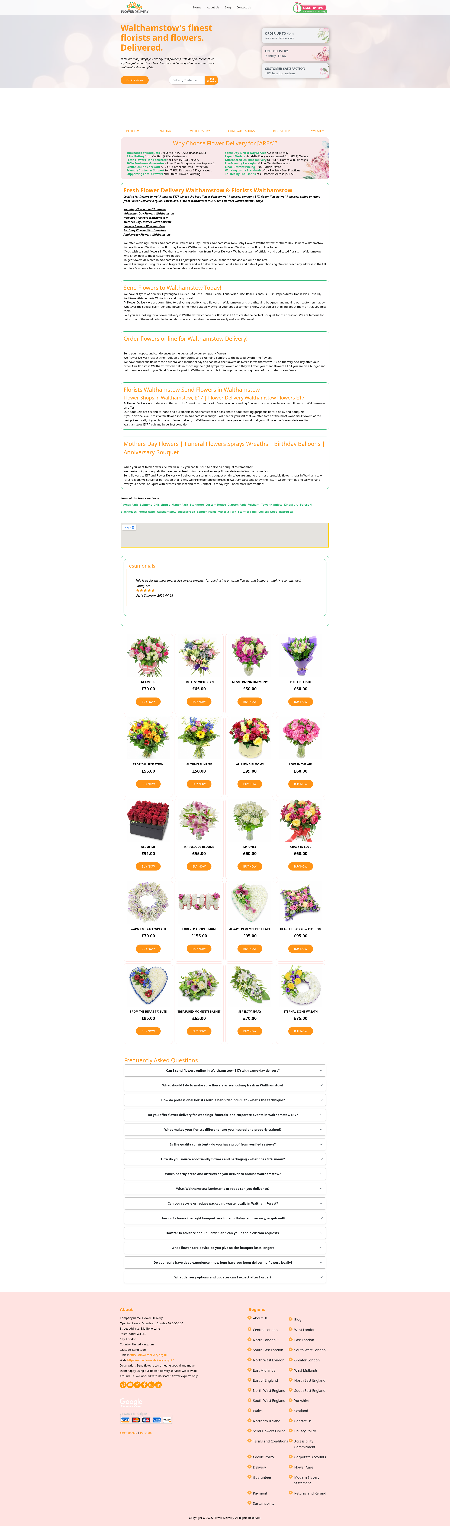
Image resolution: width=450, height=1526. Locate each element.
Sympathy (317, 131)
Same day (164, 131)
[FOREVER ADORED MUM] (199, 902)
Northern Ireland (266, 1421)
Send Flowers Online (269, 1431)
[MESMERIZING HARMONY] (249, 655)
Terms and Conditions (270, 1441)
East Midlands (264, 1370)
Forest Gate (147, 512)
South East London (268, 1350)
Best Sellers (282, 131)
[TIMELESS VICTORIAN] (199, 655)
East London (304, 1340)
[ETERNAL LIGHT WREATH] (300, 985)
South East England (309, 1390)
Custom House (215, 505)
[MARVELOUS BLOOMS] (199, 820)
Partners (146, 1433)
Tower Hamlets (271, 505)
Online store (134, 80)
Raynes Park (129, 505)
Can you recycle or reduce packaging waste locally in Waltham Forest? (223, 1203)
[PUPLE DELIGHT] (300, 655)
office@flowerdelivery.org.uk (148, 1355)
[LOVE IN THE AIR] (300, 737)
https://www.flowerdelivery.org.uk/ (150, 1360)
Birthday (133, 131)
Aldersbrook (186, 512)
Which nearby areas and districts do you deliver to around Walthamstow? (223, 1174)
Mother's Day (200, 131)
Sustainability (263, 1503)
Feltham (253, 505)
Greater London (307, 1360)
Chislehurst (162, 505)
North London (264, 1340)
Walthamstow (166, 512)
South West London (310, 1350)
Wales (257, 1410)
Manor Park (180, 505)
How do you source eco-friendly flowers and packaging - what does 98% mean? (223, 1159)
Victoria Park (227, 512)
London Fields (206, 512)
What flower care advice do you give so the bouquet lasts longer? (223, 1248)
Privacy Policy (305, 1431)
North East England (309, 1380)
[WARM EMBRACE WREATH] (148, 902)
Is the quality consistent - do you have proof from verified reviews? (223, 1144)
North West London (268, 1360)
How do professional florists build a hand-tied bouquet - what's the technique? (223, 1100)
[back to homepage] (135, 7)
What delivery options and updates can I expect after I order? (222, 1277)
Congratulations (241, 131)
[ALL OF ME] (148, 820)
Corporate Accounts (310, 1457)
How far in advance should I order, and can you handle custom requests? (223, 1233)
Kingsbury (291, 505)
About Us (213, 7)
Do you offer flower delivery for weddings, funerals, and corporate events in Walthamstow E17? (223, 1115)
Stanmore (197, 505)
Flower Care (303, 1467)
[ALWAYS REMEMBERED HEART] (249, 902)
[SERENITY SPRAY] (249, 985)
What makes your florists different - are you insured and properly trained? (223, 1129)
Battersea (286, 512)
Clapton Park (237, 505)
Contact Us (243, 7)
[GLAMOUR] (148, 655)
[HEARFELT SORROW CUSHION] (300, 902)
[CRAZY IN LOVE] (300, 820)
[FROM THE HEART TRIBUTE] (148, 985)
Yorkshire (301, 1400)
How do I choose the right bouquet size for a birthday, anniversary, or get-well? (222, 1218)
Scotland (301, 1410)
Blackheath (129, 512)
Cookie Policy (263, 1457)
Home (197, 7)
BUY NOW (148, 702)
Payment (260, 1493)
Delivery (259, 1467)
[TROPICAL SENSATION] (148, 737)
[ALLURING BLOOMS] (249, 737)
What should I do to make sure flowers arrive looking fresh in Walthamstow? (223, 1085)
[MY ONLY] (249, 820)
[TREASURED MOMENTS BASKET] (199, 985)
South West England (269, 1400)
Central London (265, 1329)
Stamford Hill (247, 512)
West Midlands (306, 1370)
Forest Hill (307, 505)
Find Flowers (211, 80)
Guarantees (262, 1477)
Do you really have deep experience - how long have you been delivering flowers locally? (223, 1262)
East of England (265, 1380)
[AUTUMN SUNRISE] (199, 737)
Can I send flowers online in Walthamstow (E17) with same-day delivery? (223, 1070)
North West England (269, 1390)
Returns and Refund (310, 1493)
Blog (228, 7)
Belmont (146, 505)
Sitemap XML (128, 1433)
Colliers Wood (267, 512)
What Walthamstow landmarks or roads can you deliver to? (223, 1188)
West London (304, 1329)
